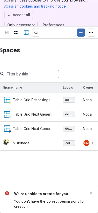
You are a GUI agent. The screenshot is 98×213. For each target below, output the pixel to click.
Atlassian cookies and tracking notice (35, 6)
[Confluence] (26, 33)
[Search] (36, 33)
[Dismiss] (91, 193)
